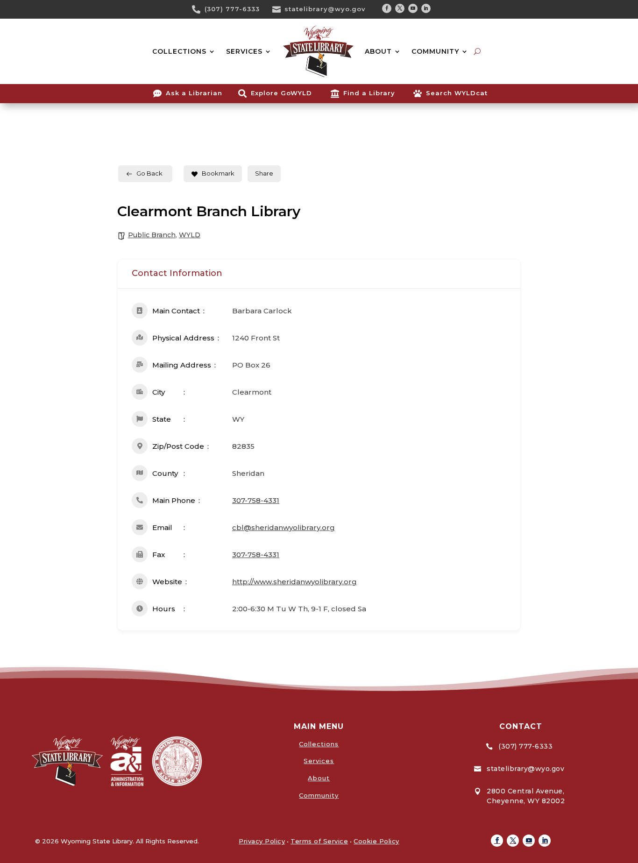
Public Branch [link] (152, 235)
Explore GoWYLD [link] (281, 93)
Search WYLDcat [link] (457, 93)
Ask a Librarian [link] (194, 93)
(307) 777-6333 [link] (232, 9)
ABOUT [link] (378, 51)
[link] (199, 9)
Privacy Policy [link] (262, 841)
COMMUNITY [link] (435, 51)
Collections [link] (319, 744)
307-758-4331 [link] (255, 500)
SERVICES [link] (244, 51)
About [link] (319, 778)
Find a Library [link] (369, 93)
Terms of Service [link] (319, 841)
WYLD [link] (189, 235)
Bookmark (218, 173)
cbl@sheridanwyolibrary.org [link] (283, 527)
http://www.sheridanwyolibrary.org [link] (294, 581)
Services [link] (319, 760)
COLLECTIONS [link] (179, 51)
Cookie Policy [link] (376, 841)
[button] (386, 8)
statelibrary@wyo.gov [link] (325, 9)
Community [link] (319, 795)
